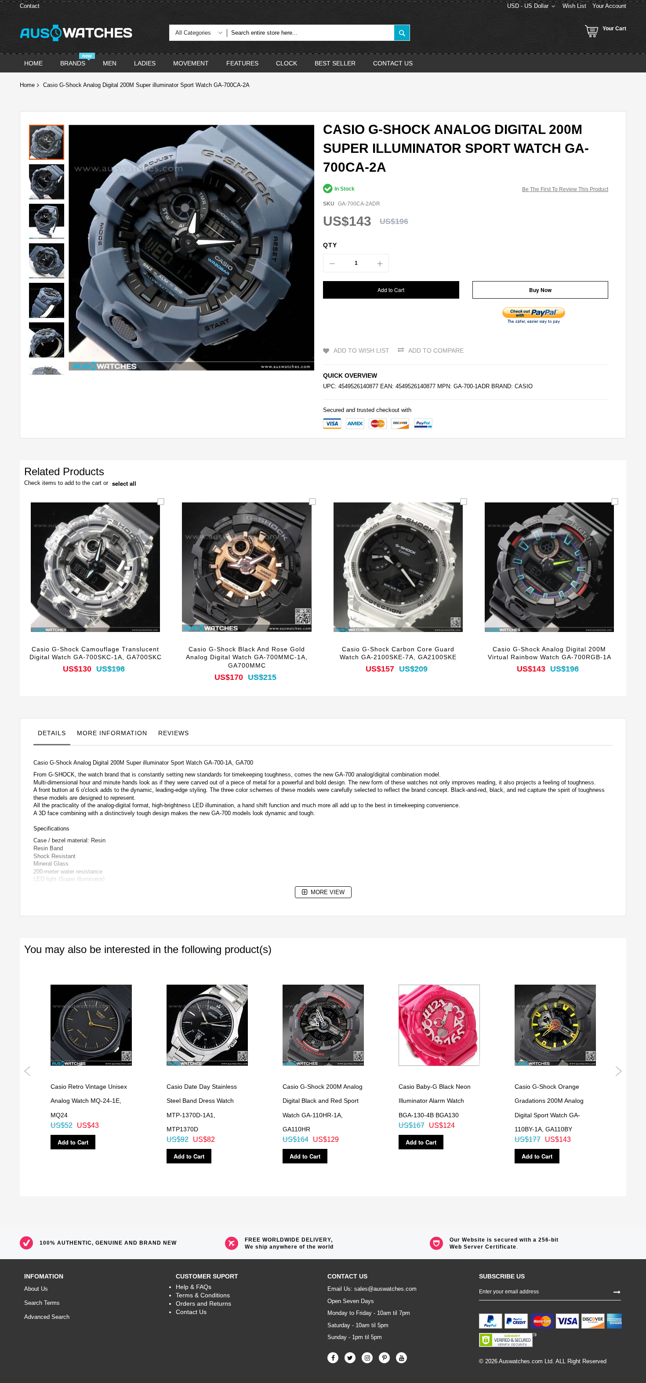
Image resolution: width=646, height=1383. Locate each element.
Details (52, 733)
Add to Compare (436, 350)
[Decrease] (332, 263)
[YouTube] (401, 1357)
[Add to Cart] (75, 579)
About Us (36, 1289)
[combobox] (310, 32)
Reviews (173, 733)
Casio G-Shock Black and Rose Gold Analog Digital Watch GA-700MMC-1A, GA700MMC (247, 657)
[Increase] (379, 263)
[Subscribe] (617, 1291)
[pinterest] (384, 1357)
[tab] (51, 735)
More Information (112, 733)
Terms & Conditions (203, 1295)
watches (417, 782)
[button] (49, 179)
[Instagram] (367, 1357)
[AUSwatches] (76, 33)
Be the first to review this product (565, 189)
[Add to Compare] (116, 579)
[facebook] (332, 1357)
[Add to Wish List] (95, 579)
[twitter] (350, 1357)
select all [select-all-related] (124, 483)
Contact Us (191, 1311)
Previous (27, 1071)
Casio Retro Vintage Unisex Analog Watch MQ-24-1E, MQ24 (89, 1101)
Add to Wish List (361, 350)
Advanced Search (46, 1317)
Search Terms (42, 1303)
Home (27, 85)
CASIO (524, 386)
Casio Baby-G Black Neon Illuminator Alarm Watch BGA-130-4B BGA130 (435, 1101)
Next (618, 1071)
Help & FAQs (193, 1286)
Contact (30, 6)
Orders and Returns (203, 1303)
